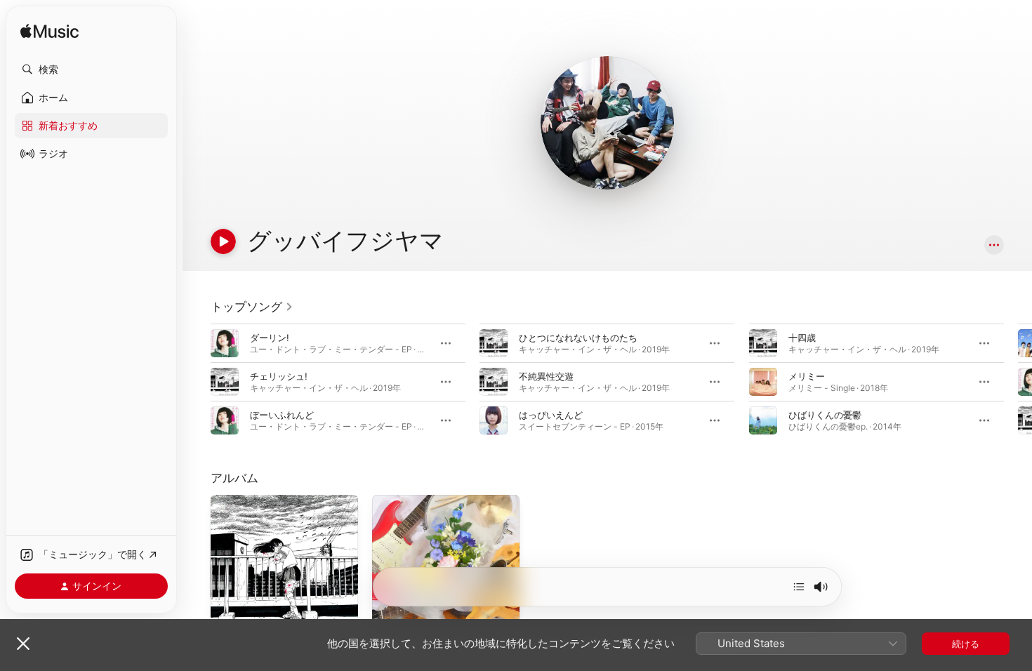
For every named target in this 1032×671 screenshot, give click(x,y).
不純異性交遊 (546, 376)
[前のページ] (196, 382)
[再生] (223, 241)
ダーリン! (269, 337)
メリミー (806, 376)
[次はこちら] (798, 587)
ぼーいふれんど (282, 414)
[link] (252, 306)
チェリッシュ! (278, 376)
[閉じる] (23, 643)
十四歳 (802, 337)
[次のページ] (1018, 382)
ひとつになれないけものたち (578, 337)
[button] (91, 69)
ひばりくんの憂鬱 (824, 414)
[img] (49, 32)
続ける (965, 643)
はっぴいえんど (551, 414)
